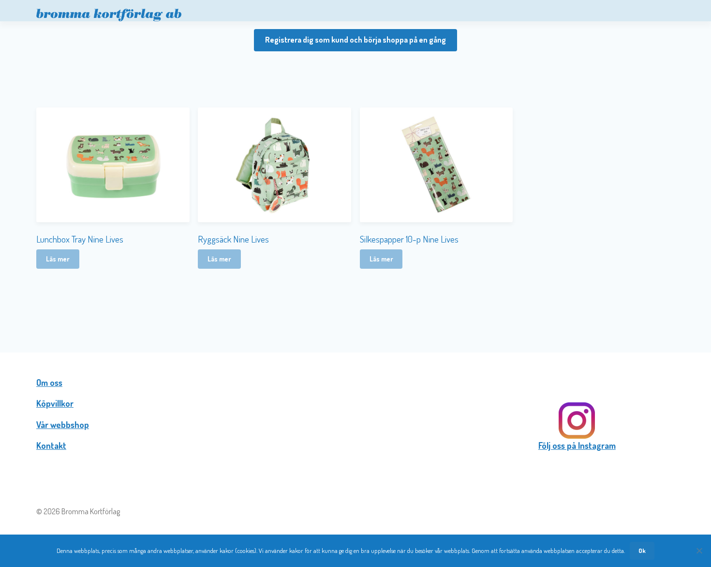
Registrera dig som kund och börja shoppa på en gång (355, 40)
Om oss (49, 382)
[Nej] (699, 550)
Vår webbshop (62, 424)
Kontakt (51, 445)
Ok (642, 550)
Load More (355, 301)
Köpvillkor (55, 403)
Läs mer (58, 259)
